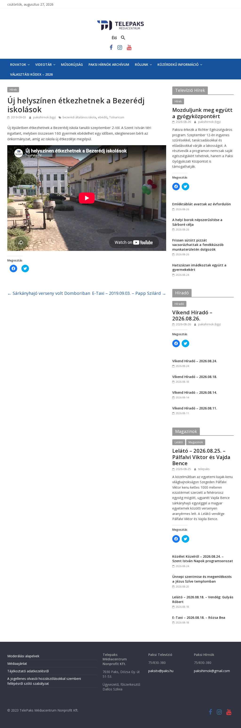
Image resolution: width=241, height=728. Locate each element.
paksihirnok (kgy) (44, 117)
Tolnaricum (116, 117)
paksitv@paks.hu (160, 671)
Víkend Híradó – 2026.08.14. (194, 392)
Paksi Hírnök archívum (108, 64)
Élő (114, 37)
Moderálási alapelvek (23, 656)
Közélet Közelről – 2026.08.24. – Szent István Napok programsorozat (202, 558)
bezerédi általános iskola (79, 117)
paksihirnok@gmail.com (212, 671)
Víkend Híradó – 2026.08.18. (194, 376)
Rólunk (141, 64)
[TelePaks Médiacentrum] (120, 21)
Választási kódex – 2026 (31, 74)
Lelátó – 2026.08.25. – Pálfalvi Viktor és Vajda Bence (201, 457)
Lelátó (179, 442)
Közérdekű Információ (178, 64)
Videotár (43, 64)
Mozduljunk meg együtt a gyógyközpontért (202, 112)
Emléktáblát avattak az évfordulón (201, 204)
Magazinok (196, 442)
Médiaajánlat (17, 663)
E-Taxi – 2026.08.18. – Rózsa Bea (198, 617)
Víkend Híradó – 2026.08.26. (192, 315)
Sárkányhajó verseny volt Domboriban (48, 293)
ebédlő (102, 117)
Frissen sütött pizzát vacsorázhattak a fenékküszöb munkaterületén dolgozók (198, 245)
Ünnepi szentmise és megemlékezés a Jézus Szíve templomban (202, 579)
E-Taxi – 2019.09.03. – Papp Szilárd (129, 293)
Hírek (13, 90)
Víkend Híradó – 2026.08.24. (194, 361)
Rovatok (18, 64)
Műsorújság (72, 64)
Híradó (179, 304)
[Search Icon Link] (123, 37)
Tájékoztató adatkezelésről (28, 671)
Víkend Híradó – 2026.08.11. (194, 408)
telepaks (203, 469)
